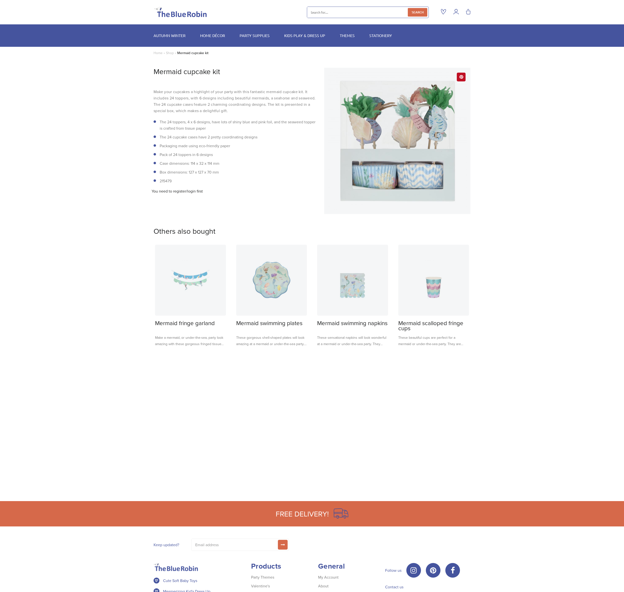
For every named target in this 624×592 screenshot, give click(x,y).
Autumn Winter (169, 35)
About (323, 586)
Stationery (380, 35)
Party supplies (255, 35)
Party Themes (262, 577)
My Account (328, 577)
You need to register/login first (177, 191)
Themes (347, 35)
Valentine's (260, 586)
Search (418, 12)
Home (158, 52)
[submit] (283, 545)
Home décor (212, 35)
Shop (170, 52)
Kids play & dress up (304, 35)
